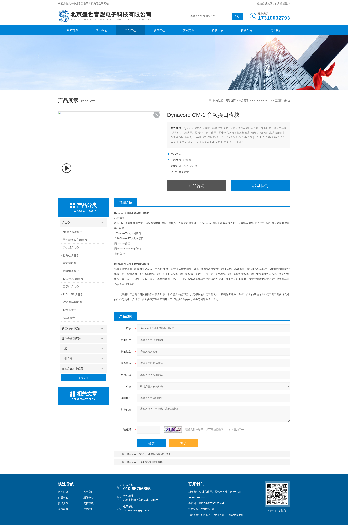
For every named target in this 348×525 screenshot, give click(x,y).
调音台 (66, 222)
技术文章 (188, 30)
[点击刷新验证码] (173, 429)
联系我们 (275, 30)
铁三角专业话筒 (71, 328)
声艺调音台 (69, 263)
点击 (102, 222)
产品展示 (244, 100)
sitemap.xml (236, 514)
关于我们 (101, 30)
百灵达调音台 (71, 286)
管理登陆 (219, 514)
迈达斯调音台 (71, 247)
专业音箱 (67, 358)
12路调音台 (69, 309)
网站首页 (72, 30)
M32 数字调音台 (72, 302)
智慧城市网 (207, 509)
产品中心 (130, 30)
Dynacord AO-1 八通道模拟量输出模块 (149, 454)
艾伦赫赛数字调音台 (75, 239)
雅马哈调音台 (71, 255)
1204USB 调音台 (73, 294)
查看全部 (83, 377)
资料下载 (217, 30)
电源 (64, 348)
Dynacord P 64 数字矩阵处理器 (145, 462)
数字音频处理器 (71, 338)
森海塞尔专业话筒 (73, 368)
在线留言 (246, 30)
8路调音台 (69, 317)
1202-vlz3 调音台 (73, 278)
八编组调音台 (71, 270)
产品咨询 (196, 185)
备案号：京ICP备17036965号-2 (206, 503)
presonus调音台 (72, 231)
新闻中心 (159, 30)
